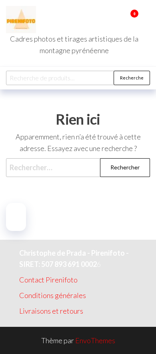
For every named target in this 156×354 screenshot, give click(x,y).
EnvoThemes (95, 340)
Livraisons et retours (51, 310)
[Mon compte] (122, 18)
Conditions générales (52, 295)
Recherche (132, 77)
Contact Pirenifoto (48, 279)
